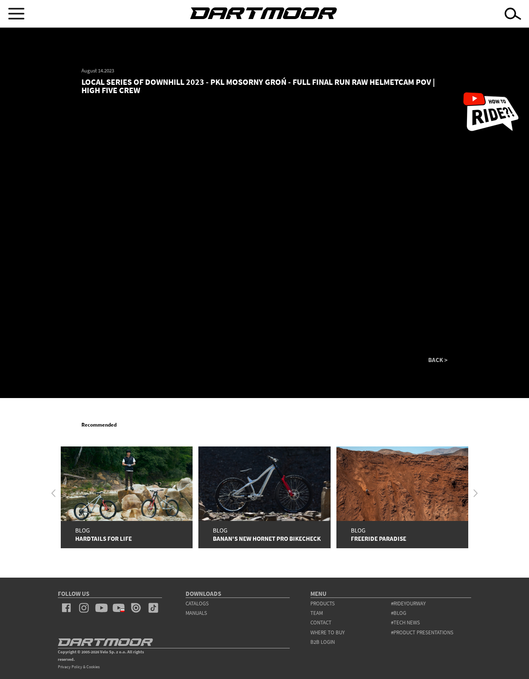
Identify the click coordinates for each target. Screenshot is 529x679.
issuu (136, 608)
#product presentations (422, 632)
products (322, 603)
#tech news (405, 622)
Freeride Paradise (378, 538)
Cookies (93, 666)
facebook (66, 608)
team (316, 613)
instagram (84, 608)
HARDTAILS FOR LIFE (103, 538)
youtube (101, 608)
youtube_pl (118, 608)
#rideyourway (408, 603)
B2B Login (322, 641)
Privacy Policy (70, 666)
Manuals (196, 613)
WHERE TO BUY (327, 632)
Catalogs (197, 603)
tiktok (153, 608)
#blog (398, 613)
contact (320, 622)
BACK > (438, 360)
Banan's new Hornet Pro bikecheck (267, 538)
